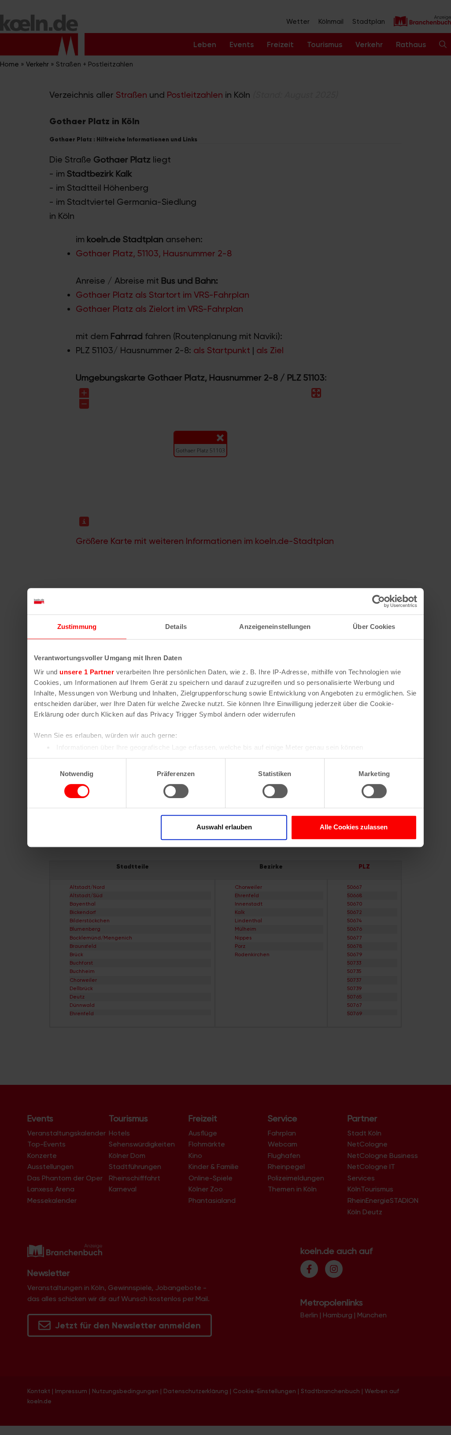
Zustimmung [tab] (76, 626)
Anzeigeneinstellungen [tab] (275, 626)
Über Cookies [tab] (374, 626)
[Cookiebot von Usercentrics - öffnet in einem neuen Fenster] (378, 601)
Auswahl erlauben (224, 827)
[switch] (176, 791)
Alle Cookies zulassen (354, 827)
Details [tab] (176, 626)
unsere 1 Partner (86, 672)
